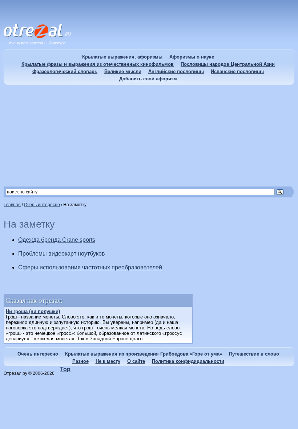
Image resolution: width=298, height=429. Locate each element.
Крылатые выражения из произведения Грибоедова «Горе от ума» (143, 354)
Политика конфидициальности (188, 361)
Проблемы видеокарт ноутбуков (61, 253)
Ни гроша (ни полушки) (33, 311)
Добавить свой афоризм (148, 78)
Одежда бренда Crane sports (56, 240)
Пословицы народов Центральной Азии (228, 64)
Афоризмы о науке (191, 57)
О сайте (136, 361)
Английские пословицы (176, 71)
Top (65, 369)
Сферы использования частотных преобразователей (90, 267)
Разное (80, 361)
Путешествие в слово (254, 354)
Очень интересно (37, 354)
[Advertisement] (149, 136)
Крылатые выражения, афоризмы (122, 57)
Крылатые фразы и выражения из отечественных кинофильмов (97, 64)
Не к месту (108, 361)
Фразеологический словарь (64, 71)
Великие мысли (122, 71)
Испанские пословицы (237, 71)
